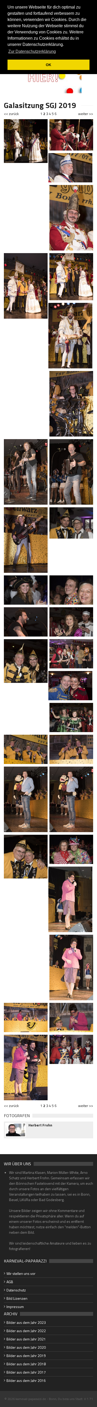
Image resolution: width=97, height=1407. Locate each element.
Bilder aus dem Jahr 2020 (26, 1347)
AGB (9, 1281)
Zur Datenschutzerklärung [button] (32, 51)
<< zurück (11, 113)
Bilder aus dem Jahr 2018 (26, 1364)
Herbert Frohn (40, 1125)
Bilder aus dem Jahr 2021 (26, 1339)
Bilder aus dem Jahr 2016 (26, 1380)
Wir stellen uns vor (20, 1273)
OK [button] (48, 65)
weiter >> (85, 113)
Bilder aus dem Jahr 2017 (26, 1372)
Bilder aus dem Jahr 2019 (26, 1355)
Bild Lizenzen (16, 1298)
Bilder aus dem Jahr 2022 (26, 1330)
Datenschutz (16, 1290)
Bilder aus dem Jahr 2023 (26, 1322)
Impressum (15, 1306)
